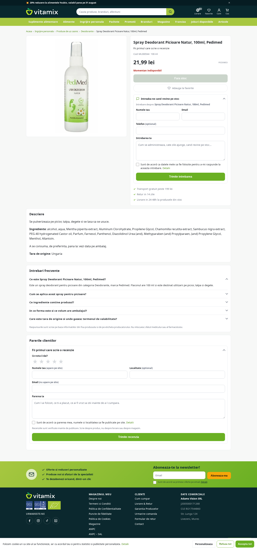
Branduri (146, 21)
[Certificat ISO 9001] (40, 505)
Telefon (146, 124)
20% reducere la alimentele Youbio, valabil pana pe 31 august (63, 2)
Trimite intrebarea (180, 176)
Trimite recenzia (128, 436)
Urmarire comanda (146, 513)
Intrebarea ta (144, 138)
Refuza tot (225, 544)
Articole (223, 21)
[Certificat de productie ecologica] (54, 505)
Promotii (130, 21)
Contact (139, 524)
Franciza (180, 21)
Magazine (164, 21)
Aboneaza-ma (219, 475)
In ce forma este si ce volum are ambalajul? (58, 310)
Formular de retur (145, 518)
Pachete (114, 21)
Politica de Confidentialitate (105, 508)
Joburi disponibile (202, 21)
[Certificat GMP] (29, 505)
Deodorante (87, 31)
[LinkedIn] (55, 520)
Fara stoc (180, 78)
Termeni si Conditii (100, 503)
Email (185, 109)
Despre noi (95, 498)
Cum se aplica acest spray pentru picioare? (57, 294)
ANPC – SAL (95, 534)
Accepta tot (245, 544)
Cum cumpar (142, 498)
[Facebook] (29, 520)
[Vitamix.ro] (42, 11)
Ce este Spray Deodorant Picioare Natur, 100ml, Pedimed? (67, 279)
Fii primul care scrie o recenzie (151, 48)
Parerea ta (38, 396)
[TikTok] (47, 520)
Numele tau (143, 109)
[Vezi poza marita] (76, 86)
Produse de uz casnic (67, 31)
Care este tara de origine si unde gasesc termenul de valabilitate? (73, 319)
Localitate (141, 368)
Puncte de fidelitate (100, 513)
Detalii (166, 168)
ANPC (92, 529)
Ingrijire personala (92, 21)
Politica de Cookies (99, 518)
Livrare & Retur (143, 503)
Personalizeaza (204, 544)
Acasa (29, 31)
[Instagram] (38, 520)
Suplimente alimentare (43, 21)
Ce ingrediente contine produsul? (51, 302)
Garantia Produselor (146, 508)
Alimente (69, 21)
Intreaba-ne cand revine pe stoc (160, 98)
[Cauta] (170, 11)
